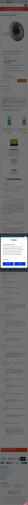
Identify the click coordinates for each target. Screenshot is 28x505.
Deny (20, 263)
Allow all (8, 263)
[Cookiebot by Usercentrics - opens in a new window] (14, 240)
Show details (6, 259)
